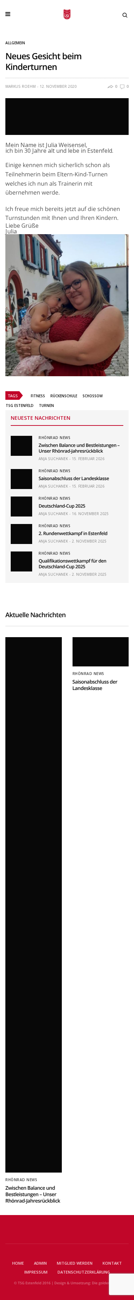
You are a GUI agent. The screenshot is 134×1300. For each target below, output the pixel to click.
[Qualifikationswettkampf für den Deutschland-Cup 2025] (21, 561)
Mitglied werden (75, 1263)
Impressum (36, 1272)
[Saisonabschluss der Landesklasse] (21, 479)
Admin (40, 1263)
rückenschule (63, 395)
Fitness (38, 395)
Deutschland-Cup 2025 (62, 506)
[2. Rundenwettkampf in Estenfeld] (21, 534)
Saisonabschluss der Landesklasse (74, 478)
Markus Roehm (20, 86)
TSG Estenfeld (20, 405)
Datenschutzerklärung (84, 1272)
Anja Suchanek (53, 458)
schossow (93, 395)
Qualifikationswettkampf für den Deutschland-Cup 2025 (72, 564)
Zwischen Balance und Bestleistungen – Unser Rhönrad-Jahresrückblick (79, 448)
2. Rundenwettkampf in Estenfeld (73, 533)
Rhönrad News (54, 437)
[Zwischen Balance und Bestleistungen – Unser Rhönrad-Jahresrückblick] (21, 446)
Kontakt (112, 1263)
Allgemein (15, 43)
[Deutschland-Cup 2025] (21, 507)
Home (18, 1263)
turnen (46, 405)
